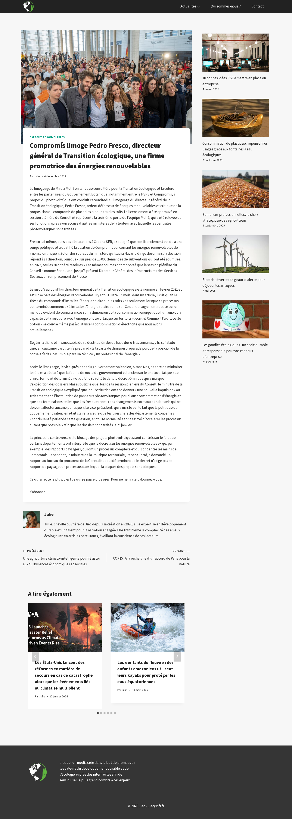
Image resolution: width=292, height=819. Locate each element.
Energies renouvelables (47, 137)
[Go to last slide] (35, 656)
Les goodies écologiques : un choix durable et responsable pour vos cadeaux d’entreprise (235, 351)
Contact (258, 6)
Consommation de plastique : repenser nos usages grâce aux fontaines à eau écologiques (235, 149)
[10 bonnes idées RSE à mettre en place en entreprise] (235, 53)
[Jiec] (29, 6)
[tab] (98, 713)
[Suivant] (177, 656)
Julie (49, 514)
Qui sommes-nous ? (226, 6)
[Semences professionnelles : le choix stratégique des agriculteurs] (235, 189)
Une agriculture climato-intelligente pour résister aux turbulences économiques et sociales (61, 557)
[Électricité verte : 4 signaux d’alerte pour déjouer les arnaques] (235, 254)
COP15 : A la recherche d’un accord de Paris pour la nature (151, 557)
